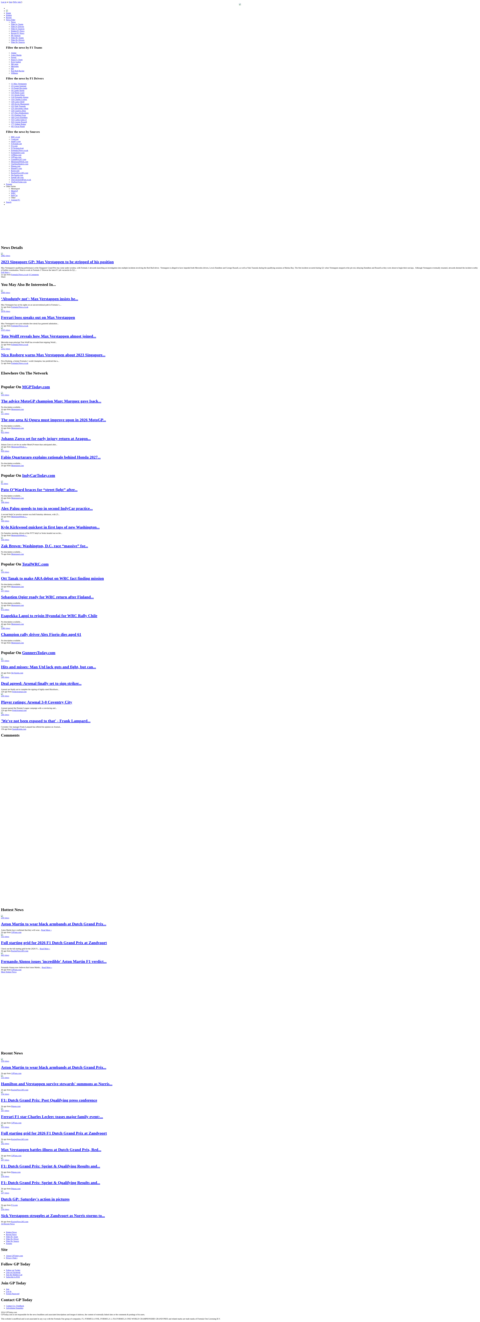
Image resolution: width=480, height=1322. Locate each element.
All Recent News (8, 1224)
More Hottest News (8, 972)
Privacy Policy (12, 1258)
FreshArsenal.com (19, 692)
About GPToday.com (14, 1256)
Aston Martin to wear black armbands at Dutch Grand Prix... (53, 924)
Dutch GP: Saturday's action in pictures (35, 1199)
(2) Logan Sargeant (18, 86)
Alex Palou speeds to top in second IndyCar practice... (47, 508)
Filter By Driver (12, 1239)
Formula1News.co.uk (19, 150)
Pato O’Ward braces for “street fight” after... (39, 489)
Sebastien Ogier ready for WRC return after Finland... (47, 597)
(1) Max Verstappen (19, 84)
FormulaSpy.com (17, 153)
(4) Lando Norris (17, 90)
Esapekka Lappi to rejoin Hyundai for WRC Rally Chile (49, 615)
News (13, 22)
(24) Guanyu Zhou (18, 111)
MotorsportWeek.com (19, 162)
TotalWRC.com (35, 564)
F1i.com (14, 146)
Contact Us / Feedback (15, 1306)
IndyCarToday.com (38, 475)
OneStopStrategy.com (19, 164)
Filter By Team (12, 1237)
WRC (13, 193)
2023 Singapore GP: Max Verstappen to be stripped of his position (57, 262)
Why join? (17, 2)
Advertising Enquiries (14, 1308)
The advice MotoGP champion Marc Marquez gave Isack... (51, 401)
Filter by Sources (17, 29)
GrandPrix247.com (18, 159)
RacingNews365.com (19, 173)
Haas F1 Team (16, 60)
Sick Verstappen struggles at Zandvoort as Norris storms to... (53, 1215)
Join (10, 2)
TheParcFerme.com (18, 182)
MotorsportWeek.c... (19, 447)
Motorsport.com (17, 409)
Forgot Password (12, 1294)
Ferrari (13, 57)
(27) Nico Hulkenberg (19, 113)
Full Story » (5, 272)
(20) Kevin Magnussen (20, 104)
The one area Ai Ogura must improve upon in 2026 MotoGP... (53, 420)
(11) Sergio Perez (18, 95)
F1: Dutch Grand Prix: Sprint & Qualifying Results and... (50, 1166)
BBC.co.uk (15, 137)
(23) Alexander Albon (19, 108)
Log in (3, 2)
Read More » (46, 930)
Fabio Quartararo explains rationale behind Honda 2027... (51, 457)
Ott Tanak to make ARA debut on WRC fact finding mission (52, 578)
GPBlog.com (16, 155)
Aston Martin (16, 55)
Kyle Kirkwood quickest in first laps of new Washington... (50, 527)
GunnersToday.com (38, 652)
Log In (8, 1291)
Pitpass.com (15, 166)
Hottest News (11, 1232)
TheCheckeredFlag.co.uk (21, 180)
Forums (9, 1243)
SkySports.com (17, 175)
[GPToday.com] (240, 4)
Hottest (9, 15)
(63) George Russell (19, 122)
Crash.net (14, 139)
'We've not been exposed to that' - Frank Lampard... (45, 721)
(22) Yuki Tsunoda (18, 106)
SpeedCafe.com (17, 177)
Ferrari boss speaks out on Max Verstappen (38, 317)
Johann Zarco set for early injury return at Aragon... (46, 438)
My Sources (15, 35)
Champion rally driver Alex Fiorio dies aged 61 (41, 634)
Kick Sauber (16, 62)
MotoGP (14, 191)
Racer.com (15, 171)
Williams (14, 73)
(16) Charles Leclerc (19, 99)
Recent (9, 17)
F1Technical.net (17, 148)
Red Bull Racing (17, 71)
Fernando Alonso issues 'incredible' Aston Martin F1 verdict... (54, 961)
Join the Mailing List (14, 1275)
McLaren (14, 64)
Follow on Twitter (13, 1270)
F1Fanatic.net (16, 144)
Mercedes (15, 66)
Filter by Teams (17, 24)
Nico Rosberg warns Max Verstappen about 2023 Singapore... (53, 355)
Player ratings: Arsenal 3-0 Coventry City (36, 702)
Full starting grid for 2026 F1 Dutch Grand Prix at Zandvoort (54, 942)
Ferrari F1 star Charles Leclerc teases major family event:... (52, 1116)
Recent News (11, 1234)
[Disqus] (240, 771)
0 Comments (34, 275)
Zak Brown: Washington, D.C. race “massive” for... (44, 546)
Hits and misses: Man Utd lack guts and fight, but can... (48, 667)
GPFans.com (16, 157)
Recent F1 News (17, 33)
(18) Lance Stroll (17, 102)
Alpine (13, 53)
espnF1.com (16, 141)
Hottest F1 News (17, 31)
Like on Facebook (13, 1272)
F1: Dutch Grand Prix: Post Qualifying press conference (49, 1100)
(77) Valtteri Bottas (18, 124)
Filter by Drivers (17, 26)
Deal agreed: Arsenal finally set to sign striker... (41, 683)
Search (8, 202)
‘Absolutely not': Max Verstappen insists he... (39, 299)
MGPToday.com (36, 387)
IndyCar (14, 195)
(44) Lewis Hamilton (19, 117)
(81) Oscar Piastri (18, 126)
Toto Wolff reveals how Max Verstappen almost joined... (48, 336)
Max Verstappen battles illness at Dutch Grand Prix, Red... (51, 1149)
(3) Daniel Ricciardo (19, 88)
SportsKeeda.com (19, 729)
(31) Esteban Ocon (18, 115)
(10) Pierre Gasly (17, 93)
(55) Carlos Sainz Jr (19, 120)
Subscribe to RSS (13, 1277)
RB (12, 69)
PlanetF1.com (16, 168)
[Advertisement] (240, 225)
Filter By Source (12, 1241)
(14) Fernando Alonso (19, 97)
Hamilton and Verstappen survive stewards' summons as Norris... (56, 1084)
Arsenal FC (15, 200)
